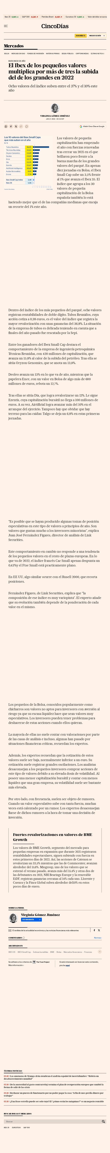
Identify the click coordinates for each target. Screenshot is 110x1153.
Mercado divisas (18, 54)
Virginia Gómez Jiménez (55, 116)
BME (52, 952)
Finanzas (88, 952)
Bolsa (6, 54)
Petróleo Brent (47, 17)
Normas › (98, 938)
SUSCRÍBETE (80, 36)
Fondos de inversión (35, 54)
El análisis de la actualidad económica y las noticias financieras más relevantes (45, 930)
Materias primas (53, 54)
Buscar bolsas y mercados (18, 1114)
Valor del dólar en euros (97, 17)
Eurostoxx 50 (71, 17)
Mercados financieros (73, 952)
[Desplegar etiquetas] (100, 952)
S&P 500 (26, 17)
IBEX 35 (11, 952)
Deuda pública (67, 54)
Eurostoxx (16, 1128)
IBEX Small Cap (24, 952)
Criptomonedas (82, 54)
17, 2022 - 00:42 (55, 119)
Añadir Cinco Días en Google (93, 126)
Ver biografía (28, 920)
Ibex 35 (7, 17)
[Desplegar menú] (6, 26)
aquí (68, 965)
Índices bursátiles (40, 952)
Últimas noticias (97, 54)
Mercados (14, 46)
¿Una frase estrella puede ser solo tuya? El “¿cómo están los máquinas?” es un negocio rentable (57, 1101)
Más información (15, 965)
